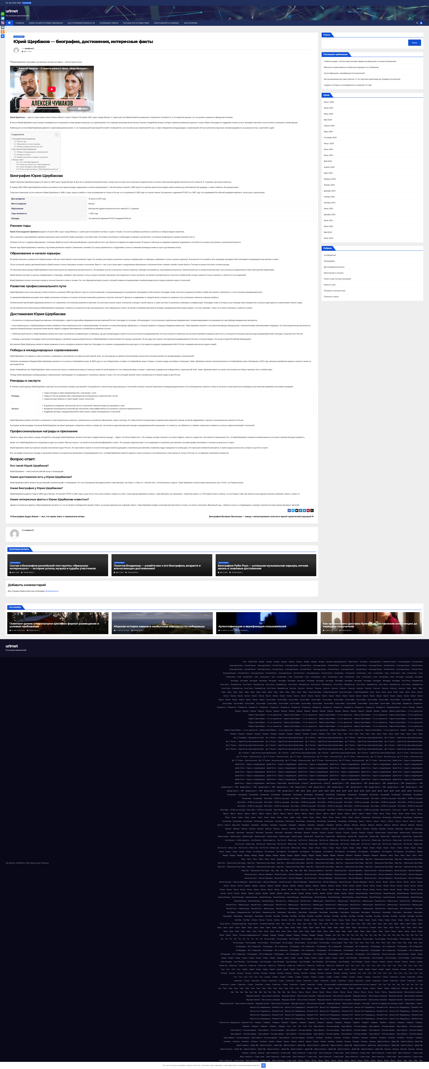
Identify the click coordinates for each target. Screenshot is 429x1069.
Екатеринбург (418, 791)
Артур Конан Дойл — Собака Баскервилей (323, 692)
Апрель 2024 (329, 167)
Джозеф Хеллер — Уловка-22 (298, 783)
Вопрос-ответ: (18, 160)
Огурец (321, 920)
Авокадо (261, 662)
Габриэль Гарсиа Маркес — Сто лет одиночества (406, 711)
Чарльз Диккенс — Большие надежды (326, 1026)
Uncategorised (19, 36)
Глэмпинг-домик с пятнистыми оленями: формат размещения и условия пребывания (360, 61)
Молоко (371, 882)
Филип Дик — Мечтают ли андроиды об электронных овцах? (383, 1003)
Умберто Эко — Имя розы (399, 988)
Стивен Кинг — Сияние (380, 977)
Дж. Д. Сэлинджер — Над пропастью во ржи (249, 737)
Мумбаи (244, 893)
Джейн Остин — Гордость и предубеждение (408, 760)
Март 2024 (328, 173)
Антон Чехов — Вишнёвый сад (412, 681)
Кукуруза (307, 832)
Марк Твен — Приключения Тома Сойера (320, 859)
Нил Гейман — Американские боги (238, 912)
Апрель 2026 (329, 126)
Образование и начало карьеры (28, 144)
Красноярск (399, 829)
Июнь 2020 (328, 226)
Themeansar (45, 863)
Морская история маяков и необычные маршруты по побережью (351, 67)
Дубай (303, 791)
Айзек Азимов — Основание (357, 662)
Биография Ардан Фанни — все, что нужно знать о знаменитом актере (48, 516)
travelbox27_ (30, 48)
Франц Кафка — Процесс (414, 1003)
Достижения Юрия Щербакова (24, 149)
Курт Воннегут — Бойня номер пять (237, 840)
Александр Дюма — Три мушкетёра (410, 662)
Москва (338, 886)
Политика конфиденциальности (250, 935)
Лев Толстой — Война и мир (287, 840)
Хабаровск (258, 1022)
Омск (278, 924)
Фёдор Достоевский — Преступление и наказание (406, 992)
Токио (225, 988)
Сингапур (395, 969)
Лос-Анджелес (258, 851)
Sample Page (252, 662)
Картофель (246, 825)
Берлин (324, 696)
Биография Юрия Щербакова (24, 139)
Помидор (265, 935)
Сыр (380, 984)
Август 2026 (329, 102)
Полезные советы (109, 23)
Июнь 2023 (328, 209)
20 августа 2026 (18, 630)
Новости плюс (330, 285)
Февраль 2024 (330, 179)
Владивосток (407, 703)
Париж (243, 927)
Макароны (340, 855)
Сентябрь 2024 (330, 138)
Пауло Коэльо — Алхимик (367, 927)
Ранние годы (21, 141)
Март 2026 (328, 132)
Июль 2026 (328, 108)
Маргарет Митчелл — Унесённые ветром (291, 859)
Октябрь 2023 (329, 203)
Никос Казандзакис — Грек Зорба (411, 908)
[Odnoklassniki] (2, 31)
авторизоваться (51, 591)
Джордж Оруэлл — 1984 (340, 783)
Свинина (367, 962)
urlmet (12, 11)
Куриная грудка (380, 832)
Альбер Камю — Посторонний (344, 673)
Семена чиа (223, 965)
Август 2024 (329, 143)
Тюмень (309, 988)
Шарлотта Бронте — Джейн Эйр (388, 1041)
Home (244, 662)
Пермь (307, 931)
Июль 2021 (328, 220)
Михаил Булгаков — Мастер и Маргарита (348, 870)
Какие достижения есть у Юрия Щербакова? (35, 164)
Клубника (292, 829)
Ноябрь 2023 (329, 197)
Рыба (345, 943)
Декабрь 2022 (329, 214)
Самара (413, 954)
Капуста (361, 821)
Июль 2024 (328, 149)
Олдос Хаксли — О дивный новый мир (233, 924)
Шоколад (388, 1049)
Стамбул (267, 977)
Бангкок (420, 692)
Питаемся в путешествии (136, 23)
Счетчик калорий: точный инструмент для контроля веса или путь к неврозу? (350, 984)
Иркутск (405, 810)
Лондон (304, 848)
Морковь (247, 886)
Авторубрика (191, 23)
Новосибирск (281, 912)
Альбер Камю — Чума (364, 673)
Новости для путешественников (46, 23)
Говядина (403, 730)
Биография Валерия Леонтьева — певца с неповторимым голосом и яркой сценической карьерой (260, 516)
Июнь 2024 (328, 155)
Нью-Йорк (268, 916)
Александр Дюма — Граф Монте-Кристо (382, 662)
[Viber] (2, 23)
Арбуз (409, 688)
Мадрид (420, 851)
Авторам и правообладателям (336, 662)
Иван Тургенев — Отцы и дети (391, 810)
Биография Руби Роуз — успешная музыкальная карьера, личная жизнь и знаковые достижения (263, 567)
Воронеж (412, 707)
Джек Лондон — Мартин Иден (276, 783)
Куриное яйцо (308, 836)
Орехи (396, 924)
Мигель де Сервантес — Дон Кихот (321, 870)
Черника (271, 1041)
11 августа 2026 (227, 630)
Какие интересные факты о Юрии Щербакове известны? (39, 169)
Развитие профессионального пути (30, 146)
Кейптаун (339, 825)
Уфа (411, 988)
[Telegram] (2, 18)
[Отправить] (2, 36)
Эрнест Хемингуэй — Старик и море (278, 1053)
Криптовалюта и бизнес (166, 23)
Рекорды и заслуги (23, 154)
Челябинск (310, 1038)
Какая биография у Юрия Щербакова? (33, 167)
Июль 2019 (328, 238)
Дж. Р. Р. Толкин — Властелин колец (410, 753)
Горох (328, 734)
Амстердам (400, 677)
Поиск (326, 35)
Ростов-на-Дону (270, 939)
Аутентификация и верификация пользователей (344, 73)
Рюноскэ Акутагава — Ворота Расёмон (395, 954)
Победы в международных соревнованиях (32, 152)
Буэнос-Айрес (271, 699)
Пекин (380, 927)
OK (263, 1065)
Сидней (244, 969)
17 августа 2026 (123, 630)
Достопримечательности (81, 23)
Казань (234, 817)
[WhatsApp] (2, 14)
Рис (222, 939)
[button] (417, 23)
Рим (334, 935)
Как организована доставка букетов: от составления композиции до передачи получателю (362, 79)
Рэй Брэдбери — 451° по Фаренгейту (248, 946)
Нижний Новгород (362, 893)
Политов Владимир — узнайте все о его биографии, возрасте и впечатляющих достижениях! (157, 567)
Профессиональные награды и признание (32, 157)
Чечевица (331, 1041)
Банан (372, 692)
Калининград (365, 817)
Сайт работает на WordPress (15, 863)
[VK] (2, 27)
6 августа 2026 (331, 630)
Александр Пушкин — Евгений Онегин (243, 665)
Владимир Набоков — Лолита (397, 707)
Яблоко (300, 1060)
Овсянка (254, 920)
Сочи (359, 973)
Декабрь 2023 (329, 191)
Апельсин (293, 688)
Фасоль (294, 992)
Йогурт (375, 813)
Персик (387, 931)
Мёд (272, 870)
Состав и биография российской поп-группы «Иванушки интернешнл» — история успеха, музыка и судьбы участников (53, 567)
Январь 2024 (329, 185)
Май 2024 (328, 161)
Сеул (347, 965)
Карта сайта (236, 825)
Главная (20, 23)
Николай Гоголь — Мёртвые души (287, 901)
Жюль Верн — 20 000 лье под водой (276, 798)
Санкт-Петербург (351, 958)
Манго (391, 855)
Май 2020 (328, 232)
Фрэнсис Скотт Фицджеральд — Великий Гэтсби (266, 1007)
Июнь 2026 (328, 114)
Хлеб (289, 1026)
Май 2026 (328, 120)
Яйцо (405, 1060)
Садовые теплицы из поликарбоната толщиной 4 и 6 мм (348, 85)
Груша (379, 734)
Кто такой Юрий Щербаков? (29, 162)
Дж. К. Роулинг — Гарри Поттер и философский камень (285, 737)
